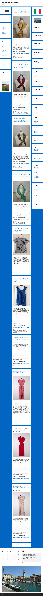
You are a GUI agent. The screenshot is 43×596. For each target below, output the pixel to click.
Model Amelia (4, 28)
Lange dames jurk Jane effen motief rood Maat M (21, 429)
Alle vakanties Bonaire (37, 37)
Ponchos (3, 19)
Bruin (3, 46)
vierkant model (20, 57)
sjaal (17, 57)
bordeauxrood (22, 112)
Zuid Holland (36, 180)
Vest (2, 76)
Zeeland (35, 178)
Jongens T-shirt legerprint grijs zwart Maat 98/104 (20, 229)
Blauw (3, 45)
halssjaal (21, 56)
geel (19, 56)
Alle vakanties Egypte (37, 84)
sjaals (15, 55)
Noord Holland (36, 177)
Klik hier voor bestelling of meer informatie (21, 53)
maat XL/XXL (19, 331)
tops (14, 329)
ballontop (15, 330)
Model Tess (4, 36)
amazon (18, 222)
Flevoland (35, 171)
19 (7, 557)
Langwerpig (4, 50)
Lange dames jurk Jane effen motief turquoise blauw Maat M (21, 339)
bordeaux (18, 112)
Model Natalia (4, 34)
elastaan (22, 330)
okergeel (27, 56)
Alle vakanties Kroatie (37, 158)
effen (27, 112)
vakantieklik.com (10, 2)
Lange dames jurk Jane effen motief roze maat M (21, 371)
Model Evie (3, 32)
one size (25, 331)
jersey (25, 330)
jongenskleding (16, 271)
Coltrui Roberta (4, 65)
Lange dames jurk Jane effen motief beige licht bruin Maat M (21, 487)
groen (21, 166)
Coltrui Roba (4, 64)
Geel (2, 47)
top (15, 332)
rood (22, 113)
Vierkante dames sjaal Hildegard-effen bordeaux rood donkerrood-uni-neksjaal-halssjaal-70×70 (20, 65)
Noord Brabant (36, 176)
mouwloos (22, 331)
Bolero (3, 74)
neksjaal (24, 56)
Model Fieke (4, 33)
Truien (3, 63)
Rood (2, 52)
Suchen (3, 9)
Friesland (35, 172)
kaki (25, 166)
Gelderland (36, 173)
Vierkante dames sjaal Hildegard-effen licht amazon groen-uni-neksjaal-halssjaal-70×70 (21, 175)
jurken (15, 365)
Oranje (3, 51)
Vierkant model (4, 55)
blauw (18, 330)
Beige (3, 43)
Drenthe (35, 169)
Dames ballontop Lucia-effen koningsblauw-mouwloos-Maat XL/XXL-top (21, 279)
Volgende (19, 544)
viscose (17, 332)
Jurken (3, 27)
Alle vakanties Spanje (37, 207)
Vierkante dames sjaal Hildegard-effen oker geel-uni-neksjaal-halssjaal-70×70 (21, 11)
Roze (2, 54)
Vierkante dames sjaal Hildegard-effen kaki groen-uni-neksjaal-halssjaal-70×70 (21, 120)
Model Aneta (4, 29)
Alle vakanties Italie (37, 140)
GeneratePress (15, 594)
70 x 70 (15, 56)
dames (17, 56)
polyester (14, 57)
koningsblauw (15, 331)
